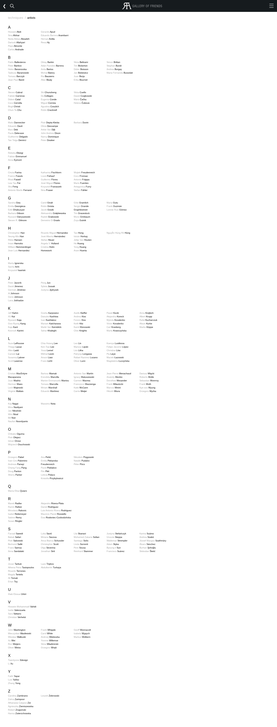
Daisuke (49, 316)
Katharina (51, 172)
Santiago (81, 540)
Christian (17, 617)
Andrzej (50, 637)
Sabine (15, 517)
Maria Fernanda (120, 72)
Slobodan (147, 551)
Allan (46, 80)
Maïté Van (51, 327)
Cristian (17, 373)
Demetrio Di (50, 220)
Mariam (51, 323)
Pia (111, 354)
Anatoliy (114, 377)
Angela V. (50, 243)
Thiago (15, 347)
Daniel (49, 507)
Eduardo (15, 126)
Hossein (14, 32)
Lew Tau (14, 183)
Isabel (17, 514)
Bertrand (15, 544)
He (79, 243)
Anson (47, 357)
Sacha (13, 266)
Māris (80, 99)
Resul (45, 42)
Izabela (82, 633)
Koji (13, 403)
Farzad (15, 533)
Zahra (16, 699)
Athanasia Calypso (19, 702)
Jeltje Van (83, 240)
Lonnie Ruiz (117, 209)
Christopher (16, 233)
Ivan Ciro (17, 460)
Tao (79, 233)
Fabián (16, 96)
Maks (16, 122)
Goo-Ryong (17, 323)
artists (31, 17)
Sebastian (149, 380)
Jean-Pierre (119, 373)
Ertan (13, 581)
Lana (16, 300)
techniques (17, 17)
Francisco (115, 551)
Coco (15, 103)
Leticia (48, 474)
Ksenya (115, 343)
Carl (114, 327)
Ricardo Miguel (54, 233)
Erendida (50, 377)
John (16, 630)
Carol (47, 633)
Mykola (116, 320)
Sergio (81, 206)
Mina (15, 407)
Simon (113, 62)
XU (11, 316)
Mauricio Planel (53, 514)
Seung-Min (16, 236)
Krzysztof (51, 186)
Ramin (15, 507)
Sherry (15, 474)
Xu (11, 640)
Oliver (79, 361)
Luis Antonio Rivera (56, 510)
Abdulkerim (51, 567)
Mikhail (47, 354)
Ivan (48, 320)
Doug (14, 471)
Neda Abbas (18, 39)
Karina (146, 533)
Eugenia (49, 99)
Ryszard (19, 216)
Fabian (17, 156)
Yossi (47, 350)
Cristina (48, 247)
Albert (145, 316)
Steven (15, 92)
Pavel (49, 467)
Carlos (16, 49)
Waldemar (117, 540)
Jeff (13, 313)
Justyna (50, 290)
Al (13, 293)
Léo (78, 350)
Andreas (16, 464)
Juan (79, 76)
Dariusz (146, 373)
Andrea (114, 69)
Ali (13, 578)
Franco (15, 176)
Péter (79, 464)
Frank (114, 206)
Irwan (15, 243)
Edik (16, 209)
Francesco (85, 384)
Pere (80, 547)
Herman (15, 384)
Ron (14, 644)
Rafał (148, 320)
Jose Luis (18, 250)
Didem (14, 99)
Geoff (82, 630)
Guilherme (18, 136)
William (19, 247)
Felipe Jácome (117, 347)
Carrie (80, 391)
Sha (13, 186)
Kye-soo (147, 387)
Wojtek (84, 172)
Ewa (56, 517)
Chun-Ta (14, 110)
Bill (12, 417)
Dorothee (117, 380)
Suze (16, 343)
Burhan (147, 547)
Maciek (115, 357)
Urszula (114, 537)
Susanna (16, 357)
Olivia (49, 126)
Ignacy (84, 377)
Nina (47, 190)
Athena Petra (21, 567)
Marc (13, 129)
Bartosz (49, 373)
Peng (45, 282)
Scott (15, 361)
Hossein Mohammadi (22, 606)
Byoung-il (114, 547)
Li (10, 663)
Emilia (16, 206)
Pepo (15, 46)
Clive (80, 330)
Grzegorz (147, 391)
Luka (46, 533)
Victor (115, 323)
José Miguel (50, 183)
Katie (81, 387)
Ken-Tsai (47, 347)
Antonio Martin (20, 190)
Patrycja (83, 354)
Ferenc (80, 320)
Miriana (49, 537)
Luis (13, 679)
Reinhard (83, 551)
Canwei (13, 354)
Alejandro (52, 503)
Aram (80, 250)
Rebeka (15, 153)
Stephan (114, 65)
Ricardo (16, 571)
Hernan (48, 39)
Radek (50, 216)
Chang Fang (17, 467)
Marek (15, 503)
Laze (47, 564)
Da (47, 96)
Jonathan (48, 551)
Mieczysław (19, 633)
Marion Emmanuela (55, 380)
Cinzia (14, 172)
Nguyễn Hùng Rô (118, 233)
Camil (47, 202)
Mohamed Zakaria (86, 537)
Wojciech (19, 444)
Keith (78, 323)
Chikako (16, 434)
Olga (48, 547)
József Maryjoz (152, 540)
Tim (81, 65)
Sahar (48, 330)
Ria (47, 76)
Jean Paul (16, 80)
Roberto (146, 377)
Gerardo (48, 32)
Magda (15, 574)
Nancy (50, 136)
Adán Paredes (52, 65)
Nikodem (84, 457)
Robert (17, 710)
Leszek (50, 695)
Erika (81, 80)
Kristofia (52, 478)
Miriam (49, 387)
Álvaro (147, 544)
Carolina (18, 695)
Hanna (19, 713)
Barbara (81, 122)
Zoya (80, 220)
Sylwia (48, 286)
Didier (81, 69)
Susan (15, 521)
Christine (113, 350)
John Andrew (50, 133)
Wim (13, 414)
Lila (80, 533)
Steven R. (17, 220)
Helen (17, 69)
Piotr (50, 122)
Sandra (14, 202)
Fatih (14, 676)
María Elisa (17, 491)
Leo (77, 343)
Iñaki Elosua (17, 594)
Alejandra (115, 316)
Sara (14, 613)
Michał (48, 72)
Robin (49, 110)
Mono (82, 216)
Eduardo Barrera (54, 35)
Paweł (113, 313)
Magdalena (118, 361)
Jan (81, 72)
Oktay (47, 62)
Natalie (82, 460)
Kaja (13, 327)
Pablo (17, 62)
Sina (14, 35)
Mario (81, 183)
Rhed (14, 179)
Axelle (80, 313)
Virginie (15, 391)
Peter (15, 65)
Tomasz (16, 76)
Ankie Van (48, 129)
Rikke (15, 240)
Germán (16, 290)
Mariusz (81, 347)
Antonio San (83, 373)
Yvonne (49, 640)
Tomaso (49, 384)
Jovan (15, 564)
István (81, 236)
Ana (46, 457)
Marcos (114, 387)
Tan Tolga (17, 140)
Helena (81, 103)
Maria (112, 202)
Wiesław (17, 637)
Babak (14, 537)
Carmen (82, 380)
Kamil (82, 327)
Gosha (50, 313)
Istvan (14, 441)
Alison (145, 323)
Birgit (14, 106)
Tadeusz (18, 72)
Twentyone (18, 660)
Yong (80, 247)
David (15, 286)
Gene (15, 297)
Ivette (16, 610)
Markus (82, 637)
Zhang (14, 683)
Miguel (48, 103)
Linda (81, 544)
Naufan (18, 421)
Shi (48, 92)
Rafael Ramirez (86, 357)
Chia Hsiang (49, 343)
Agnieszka (20, 706)
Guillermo (49, 179)
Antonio (81, 179)
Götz (81, 202)
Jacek (47, 209)
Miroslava (17, 510)
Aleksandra (53, 213)
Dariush (16, 42)
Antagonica (82, 186)
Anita (47, 69)
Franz (46, 361)
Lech (15, 387)
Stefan (81, 190)
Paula (16, 133)
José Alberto (53, 236)
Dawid (83, 96)
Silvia (81, 62)
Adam (113, 544)
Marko (146, 327)
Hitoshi (113, 391)
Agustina (50, 106)
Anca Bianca (52, 540)
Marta (15, 263)
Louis (48, 176)
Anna (15, 160)
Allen (13, 350)
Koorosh (16, 330)
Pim (45, 471)
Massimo (48, 403)
